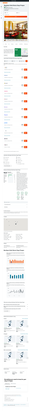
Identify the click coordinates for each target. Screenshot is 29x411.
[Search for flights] (1, 5)
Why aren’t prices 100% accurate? (8, 400)
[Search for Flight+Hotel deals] (1, 10)
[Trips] (1, 16)
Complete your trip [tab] (7, 383)
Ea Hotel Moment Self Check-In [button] (8, 328)
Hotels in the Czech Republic (17, 404)
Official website (6, 10)
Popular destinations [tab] (13, 383)
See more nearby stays (25, 318)
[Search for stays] (1, 6)
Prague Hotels (5, 405)
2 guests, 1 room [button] (7, 14)
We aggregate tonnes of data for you (9, 399)
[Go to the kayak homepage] (5, 2)
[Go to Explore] (1, 12)
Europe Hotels (11, 404)
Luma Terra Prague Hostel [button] (19, 359)
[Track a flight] (1, 13)
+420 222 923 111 (6, 9)
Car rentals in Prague (18, 388)
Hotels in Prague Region (23, 404)
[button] (28, 1)
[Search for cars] (1, 8)
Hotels (8, 404)
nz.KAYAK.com (5, 404)
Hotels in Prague (7, 389)
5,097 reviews (10, 7)
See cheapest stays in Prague (24, 333)
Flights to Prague (7, 388)
